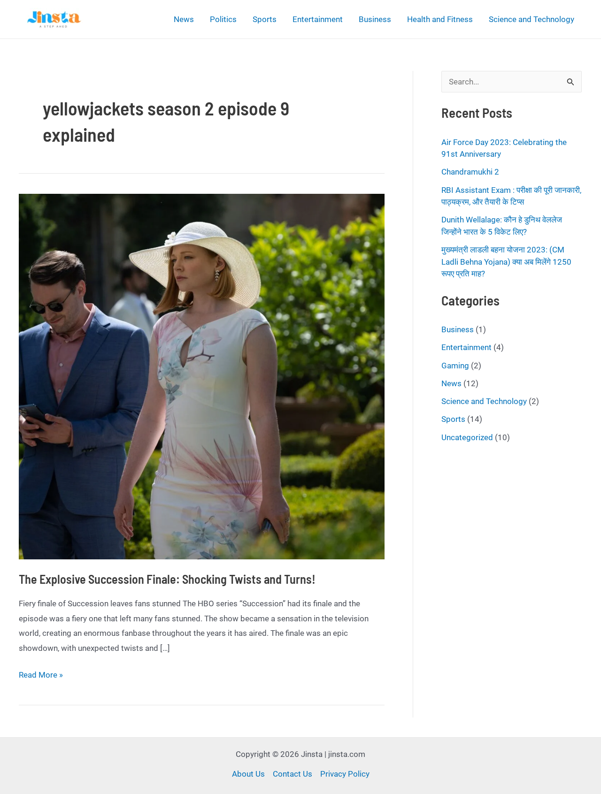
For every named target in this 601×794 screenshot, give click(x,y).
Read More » (41, 676)
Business (375, 19)
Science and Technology (531, 19)
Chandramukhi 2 (470, 171)
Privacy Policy (345, 774)
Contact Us (292, 774)
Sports (265, 19)
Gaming (455, 365)
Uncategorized (467, 437)
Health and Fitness (440, 19)
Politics (223, 19)
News (184, 19)
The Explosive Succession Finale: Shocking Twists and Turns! (167, 579)
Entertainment (318, 19)
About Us (248, 774)
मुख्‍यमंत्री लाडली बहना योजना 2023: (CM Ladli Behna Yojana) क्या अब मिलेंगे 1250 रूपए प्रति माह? (506, 261)
